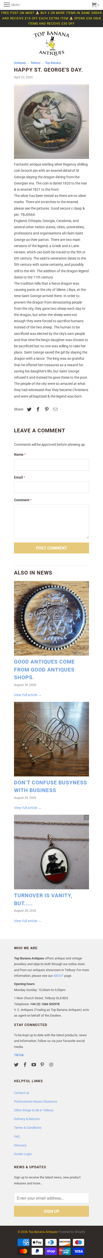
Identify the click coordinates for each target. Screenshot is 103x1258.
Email (19, 477)
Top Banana (53, 63)
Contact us (21, 1093)
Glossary (20, 1145)
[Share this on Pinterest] (46, 409)
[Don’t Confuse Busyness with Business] (51, 740)
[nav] (12, 5)
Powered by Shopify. (72, 1232)
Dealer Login (23, 1154)
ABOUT (58, 976)
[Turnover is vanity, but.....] (51, 853)
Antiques (20, 63)
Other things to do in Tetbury (34, 1110)
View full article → (28, 695)
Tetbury (35, 63)
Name (20, 454)
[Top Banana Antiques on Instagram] (51, 1064)
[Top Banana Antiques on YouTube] (34, 1064)
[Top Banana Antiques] (52, 44)
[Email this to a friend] (54, 409)
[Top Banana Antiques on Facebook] (25, 1064)
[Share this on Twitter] (28, 409)
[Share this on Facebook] (37, 409)
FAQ (17, 1136)
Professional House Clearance (35, 1101)
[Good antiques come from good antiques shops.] (51, 619)
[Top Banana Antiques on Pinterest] (43, 1064)
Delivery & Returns (27, 1119)
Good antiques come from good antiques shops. (44, 669)
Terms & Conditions (28, 1127)
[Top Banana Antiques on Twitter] (17, 1064)
